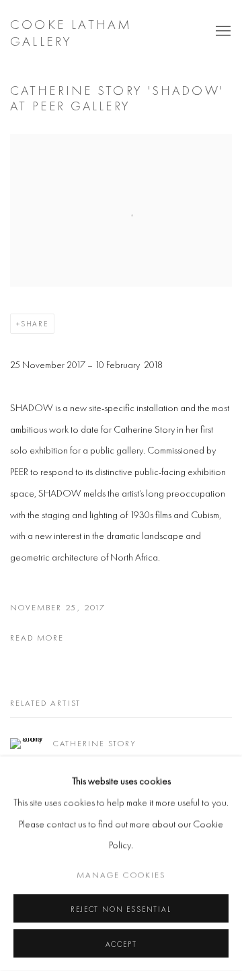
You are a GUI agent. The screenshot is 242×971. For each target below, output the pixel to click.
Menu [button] (222, 32)
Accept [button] (121, 944)
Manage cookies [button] (121, 874)
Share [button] (34, 323)
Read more (37, 637)
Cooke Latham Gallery (71, 33)
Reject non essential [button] (121, 909)
